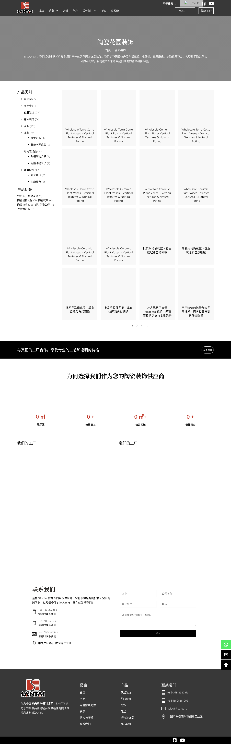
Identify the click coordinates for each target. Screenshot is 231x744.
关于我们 (87, 10)
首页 (108, 50)
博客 (103, 10)
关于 (82, 711)
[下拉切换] (57, 10)
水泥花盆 (35, 196)
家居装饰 (126, 692)
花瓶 (123, 705)
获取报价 (206, 11)
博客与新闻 (86, 717)
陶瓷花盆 (45, 200)
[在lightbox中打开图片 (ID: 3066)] (64, 535)
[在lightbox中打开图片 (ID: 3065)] (45, 535)
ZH (198, 3)
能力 (75, 10)
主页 (41, 10)
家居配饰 (126, 724)
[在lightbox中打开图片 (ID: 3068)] (102, 535)
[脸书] (203, 3)
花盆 (123, 711)
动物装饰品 (127, 717)
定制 (65, 10)
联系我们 (116, 10)
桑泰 (83, 685)
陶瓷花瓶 (25, 204)
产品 (51, 10)
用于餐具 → (169, 3)
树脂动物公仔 (44, 204)
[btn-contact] (226, 654)
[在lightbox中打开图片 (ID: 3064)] (26, 535)
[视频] (211, 3)
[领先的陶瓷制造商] (24, 7)
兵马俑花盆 (25, 208)
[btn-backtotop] (226, 665)
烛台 (22, 196)
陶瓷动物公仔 (27, 200)
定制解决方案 (88, 705)
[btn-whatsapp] (226, 644)
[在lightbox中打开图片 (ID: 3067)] (83, 535)
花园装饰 (126, 699)
